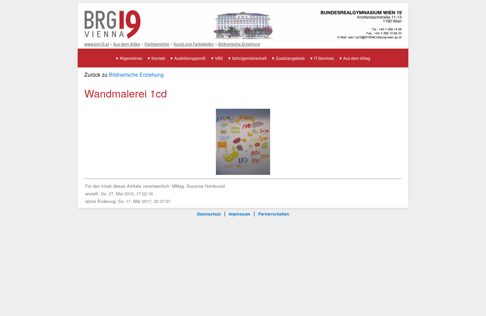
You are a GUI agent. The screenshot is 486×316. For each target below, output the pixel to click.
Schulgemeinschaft (249, 58)
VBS (219, 58)
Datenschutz (209, 214)
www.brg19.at (96, 44)
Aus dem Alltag (126, 44)
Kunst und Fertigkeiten (194, 44)
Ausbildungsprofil (190, 58)
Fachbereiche (156, 44)
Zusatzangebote (290, 58)
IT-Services (324, 58)
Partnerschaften (273, 214)
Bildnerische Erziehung (239, 44)
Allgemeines (131, 58)
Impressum (239, 214)
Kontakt (158, 58)
